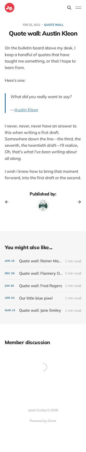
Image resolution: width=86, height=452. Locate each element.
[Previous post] (8, 201)
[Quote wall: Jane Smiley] (43, 310)
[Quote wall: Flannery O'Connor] (43, 273)
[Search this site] (69, 7)
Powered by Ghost (43, 421)
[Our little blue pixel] (43, 298)
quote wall (54, 24)
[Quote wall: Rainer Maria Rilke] (43, 261)
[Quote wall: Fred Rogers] (43, 286)
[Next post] (77, 201)
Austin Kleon (26, 109)
